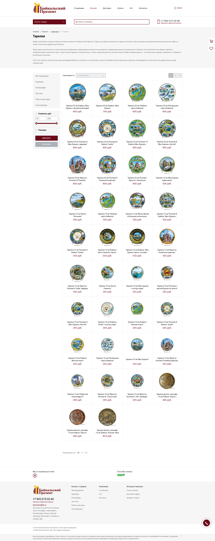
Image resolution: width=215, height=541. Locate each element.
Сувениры (39, 82)
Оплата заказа (132, 490)
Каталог (93, 8)
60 (82, 453)
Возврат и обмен (133, 498)
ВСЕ (86, 453)
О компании (79, 8)
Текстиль (39, 93)
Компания (103, 486)
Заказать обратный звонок (43, 502)
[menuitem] (46, 76)
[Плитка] (170, 75)
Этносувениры (41, 105)
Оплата (120, 8)
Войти (179, 8)
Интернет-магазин (135, 486)
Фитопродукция (42, 76)
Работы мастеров (42, 99)
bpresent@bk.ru (40, 505)
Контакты (143, 8)
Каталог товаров (40, 22)
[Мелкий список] (180, 75)
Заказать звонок (171, 23)
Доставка (107, 8)
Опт (131, 8)
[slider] (36, 123)
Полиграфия (40, 88)
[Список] (175, 75)
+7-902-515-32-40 (170, 21)
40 (78, 453)
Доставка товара (133, 494)
